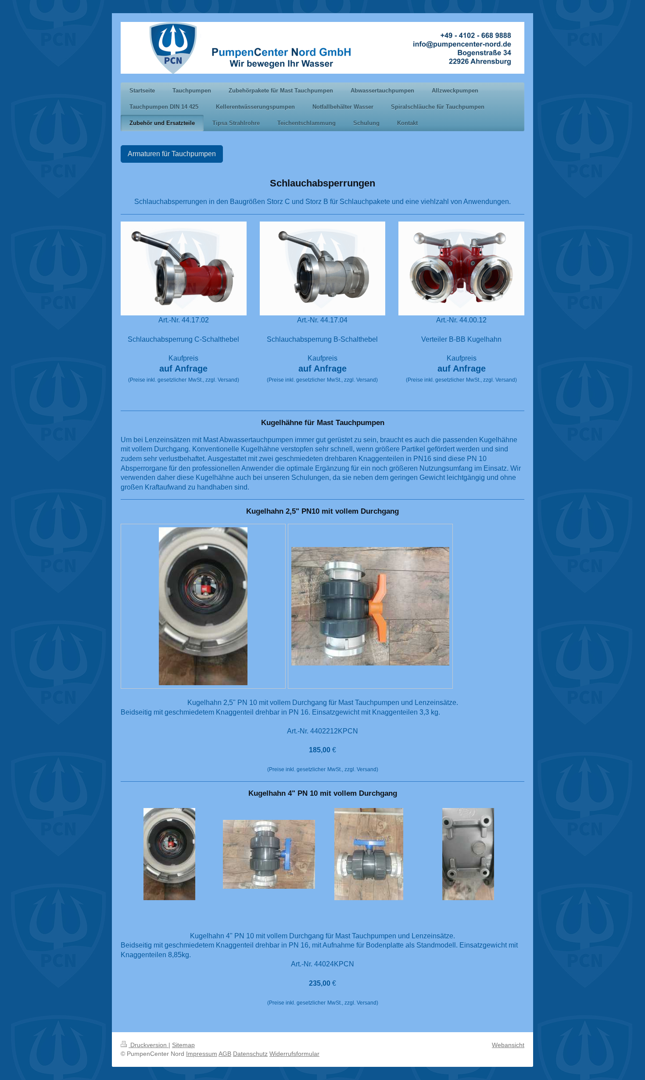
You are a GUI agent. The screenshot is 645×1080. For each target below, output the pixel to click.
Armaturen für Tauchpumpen (172, 153)
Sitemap (183, 1044)
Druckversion (148, 1044)
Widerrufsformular (294, 1053)
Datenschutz (250, 1053)
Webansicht (508, 1044)
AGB (225, 1053)
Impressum (201, 1053)
